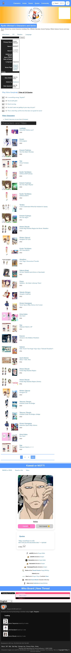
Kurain (22, 139)
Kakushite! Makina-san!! (27, 130)
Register (36, 611)
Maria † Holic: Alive (25, 359)
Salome (22, 347)
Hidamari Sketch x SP (26, 327)
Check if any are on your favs (13, 119)
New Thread (43, 588)
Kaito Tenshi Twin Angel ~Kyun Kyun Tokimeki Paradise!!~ (36, 348)
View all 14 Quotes (25, 92)
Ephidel (44, 542)
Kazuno (22, 336)
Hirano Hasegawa (26, 303)
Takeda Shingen (25, 292)
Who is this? (22, 595)
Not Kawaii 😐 (44, 526)
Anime (24, 3)
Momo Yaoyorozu (13, 623)
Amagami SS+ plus (25, 239)
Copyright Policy (63, 650)
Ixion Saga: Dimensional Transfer (29, 261)
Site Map (14, 646)
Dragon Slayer (36, 576)
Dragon (42, 556)
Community (45, 3)
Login (31, 611)
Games (30, 3)
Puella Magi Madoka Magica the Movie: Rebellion (34, 228)
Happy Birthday (45, 570)
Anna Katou (23, 314)
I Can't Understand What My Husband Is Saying (33, 206)
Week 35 (5, 625)
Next (33, 457)
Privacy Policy (30, 646)
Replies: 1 (21, 598)
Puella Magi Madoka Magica (28, 370)
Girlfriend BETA (24, 195)
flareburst (16, 82)
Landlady (23, 128)
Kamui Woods (12, 636)
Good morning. (11, 104)
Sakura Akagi (24, 270)
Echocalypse (23, 141)
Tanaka (22, 205)
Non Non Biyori (24, 217)
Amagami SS (23, 392)
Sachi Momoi (24, 358)
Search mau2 (15, 68)
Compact (25, 119)
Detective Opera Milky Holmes (28, 425)
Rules (37, 646)
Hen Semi (22, 316)
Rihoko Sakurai (25, 238)
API (7, 646)
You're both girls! (12, 100)
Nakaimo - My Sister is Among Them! (30, 283)
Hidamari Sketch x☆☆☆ (27, 447)
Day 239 (5, 631)
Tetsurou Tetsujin (25, 402)
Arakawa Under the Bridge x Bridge (30, 414)
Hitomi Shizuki (24, 227)
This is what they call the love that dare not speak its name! (24, 110)
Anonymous (21, 593)
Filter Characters (8, 116)
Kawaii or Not (19, 470)
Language (28, 34)
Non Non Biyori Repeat (26, 184)
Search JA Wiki (15, 65)
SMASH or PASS (7, 470)
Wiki (10, 646)
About (3, 646)
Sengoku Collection (25, 294)
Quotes (37, 3)
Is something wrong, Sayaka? (16, 97)
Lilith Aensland (12, 629)
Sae (21, 161)
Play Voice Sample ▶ (9, 92)
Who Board (27, 588)
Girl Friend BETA (24, 250)
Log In (68, 3)
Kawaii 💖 (26, 526)
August (5, 618)
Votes (27, 470)
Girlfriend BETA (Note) (26, 173)
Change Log (21, 646)
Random (19, 34)
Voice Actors (5, 34)
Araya (22, 281)
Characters (17, 3)
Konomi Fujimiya (25, 150)
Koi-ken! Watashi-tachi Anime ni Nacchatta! (32, 272)
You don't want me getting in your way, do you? (21, 107)
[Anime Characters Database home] (3, 3)
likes (20, 547)
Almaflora (23, 259)
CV (13, 34)
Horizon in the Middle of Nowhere (29, 337)
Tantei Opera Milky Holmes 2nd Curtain (31, 305)
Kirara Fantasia (24, 163)
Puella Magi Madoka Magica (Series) (30, 381)
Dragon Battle (41, 553)
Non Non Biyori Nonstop (27, 152)
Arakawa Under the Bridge (27, 403)
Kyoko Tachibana (25, 172)
